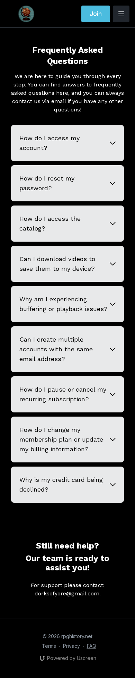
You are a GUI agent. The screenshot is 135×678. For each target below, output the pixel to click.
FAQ (91, 646)
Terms (49, 646)
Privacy (71, 646)
